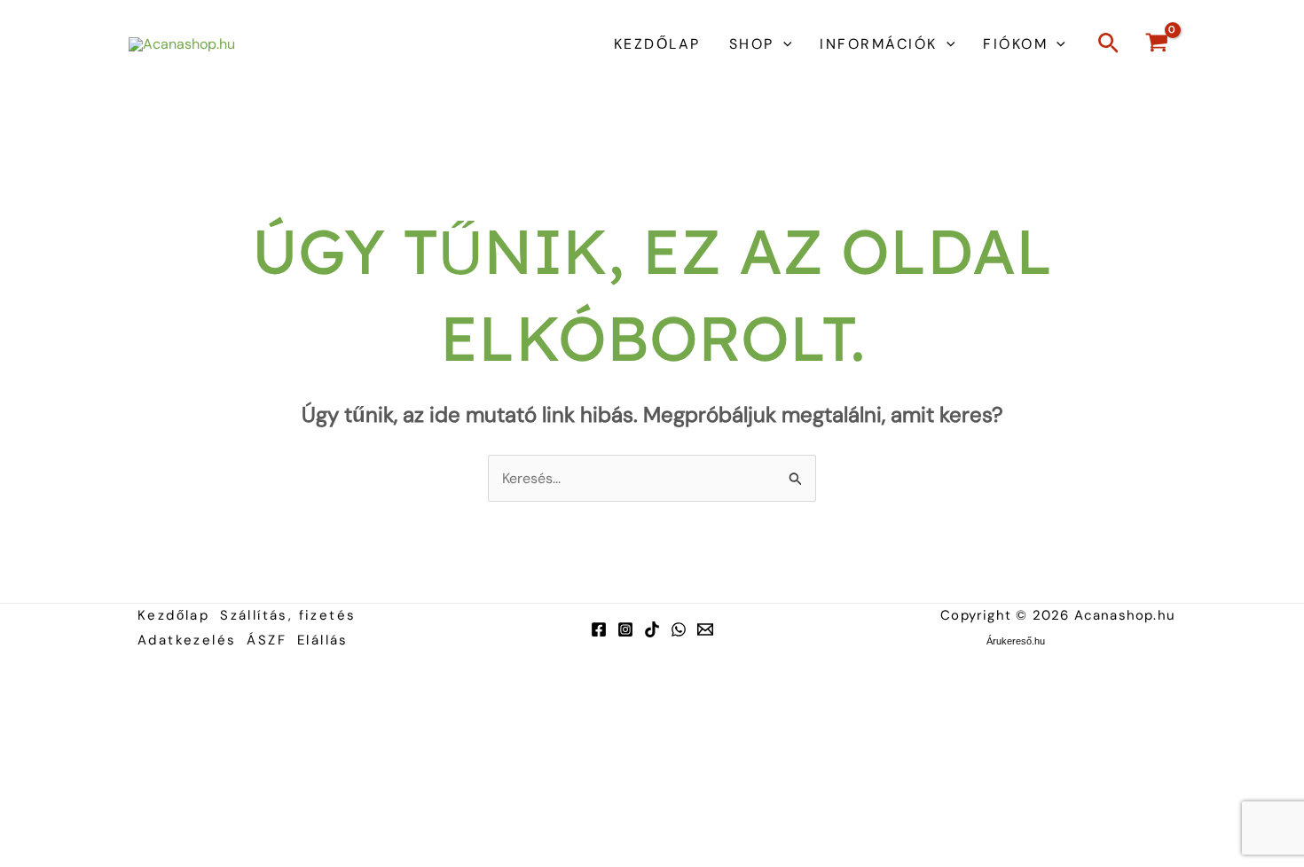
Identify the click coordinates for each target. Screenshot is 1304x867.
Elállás (323, 640)
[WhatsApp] (679, 629)
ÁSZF (267, 640)
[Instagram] (625, 629)
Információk (879, 44)
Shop (751, 44)
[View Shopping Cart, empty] (1156, 45)
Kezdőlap (657, 44)
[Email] (705, 629)
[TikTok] (652, 629)
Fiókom (1015, 44)
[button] (783, 44)
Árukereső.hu (1015, 641)
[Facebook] (599, 629)
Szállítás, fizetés (288, 615)
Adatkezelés (186, 640)
